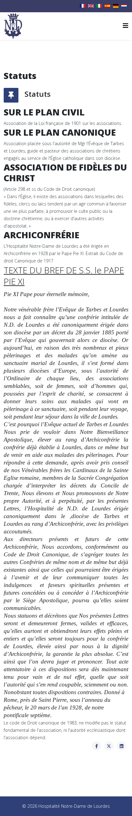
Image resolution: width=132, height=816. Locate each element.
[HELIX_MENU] (125, 25)
